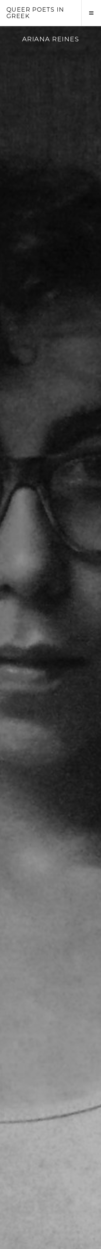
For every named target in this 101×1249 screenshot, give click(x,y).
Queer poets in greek (35, 13)
